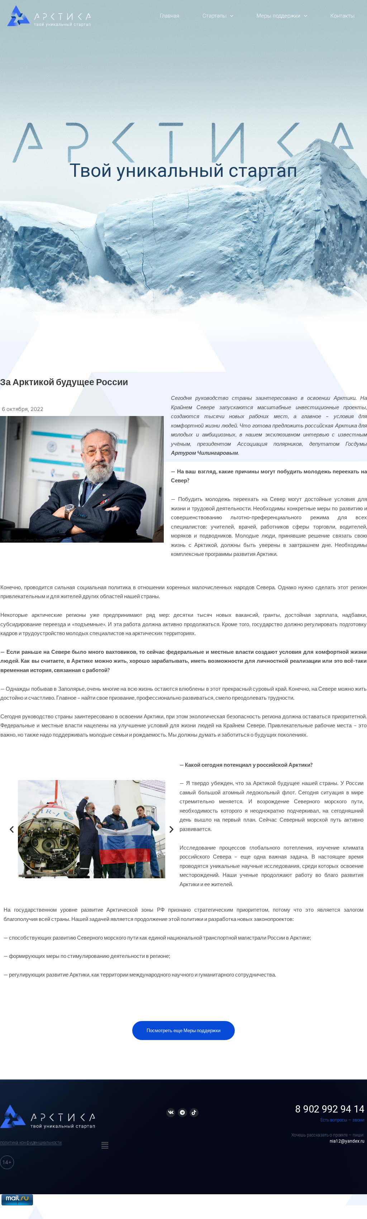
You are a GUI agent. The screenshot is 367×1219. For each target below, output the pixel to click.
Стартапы (214, 16)
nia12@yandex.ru (347, 1141)
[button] (11, 829)
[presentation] (230, 16)
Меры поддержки (278, 16)
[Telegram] (182, 1112)
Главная (169, 16)
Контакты (342, 16)
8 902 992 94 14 (329, 1109)
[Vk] (170, 1112)
